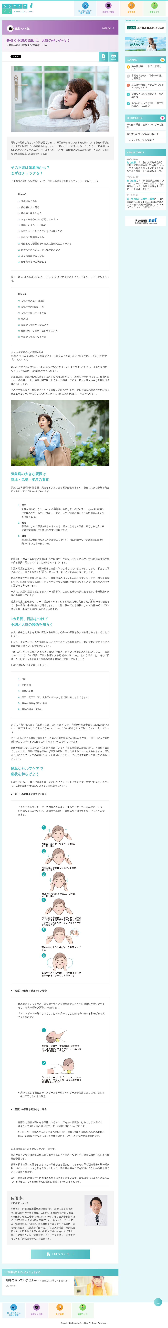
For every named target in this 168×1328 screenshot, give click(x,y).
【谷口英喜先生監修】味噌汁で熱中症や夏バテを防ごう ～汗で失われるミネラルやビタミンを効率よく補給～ (145, 166)
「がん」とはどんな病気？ (140, 140)
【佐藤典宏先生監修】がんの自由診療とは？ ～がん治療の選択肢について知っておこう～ (145, 203)
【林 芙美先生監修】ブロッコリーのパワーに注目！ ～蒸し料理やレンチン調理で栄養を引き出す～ (145, 184)
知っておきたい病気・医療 (85, 12)
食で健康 (131, 12)
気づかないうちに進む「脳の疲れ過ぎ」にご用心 (147, 104)
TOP (158, 1303)
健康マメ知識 (108, 12)
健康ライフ (154, 12)
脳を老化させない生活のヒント (143, 133)
